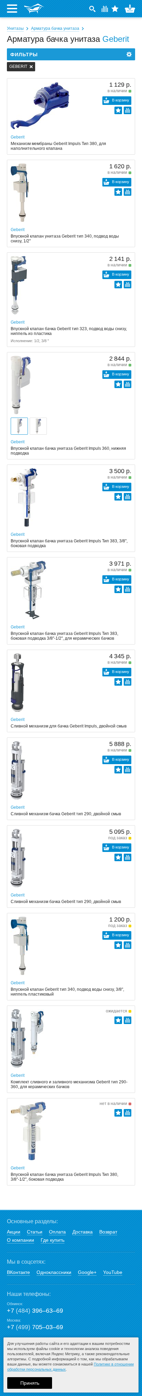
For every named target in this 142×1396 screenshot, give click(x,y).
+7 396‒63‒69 (35, 1310)
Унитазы (15, 28)
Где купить (52, 1240)
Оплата (57, 1232)
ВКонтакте (18, 1272)
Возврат (108, 1232)
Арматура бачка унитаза (55, 28)
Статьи (34, 1232)
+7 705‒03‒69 (35, 1327)
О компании (20, 1240)
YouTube (112, 1272)
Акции (13, 1232)
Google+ (87, 1272)
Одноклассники (54, 1272)
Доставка (82, 1232)
